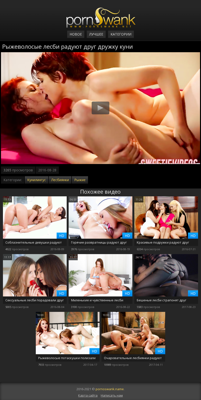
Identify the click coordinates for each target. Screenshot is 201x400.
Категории (121, 34)
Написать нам (112, 395)
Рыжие (80, 179)
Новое (76, 34)
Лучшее (96, 34)
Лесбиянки (60, 179)
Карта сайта (88, 395)
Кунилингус (36, 179)
